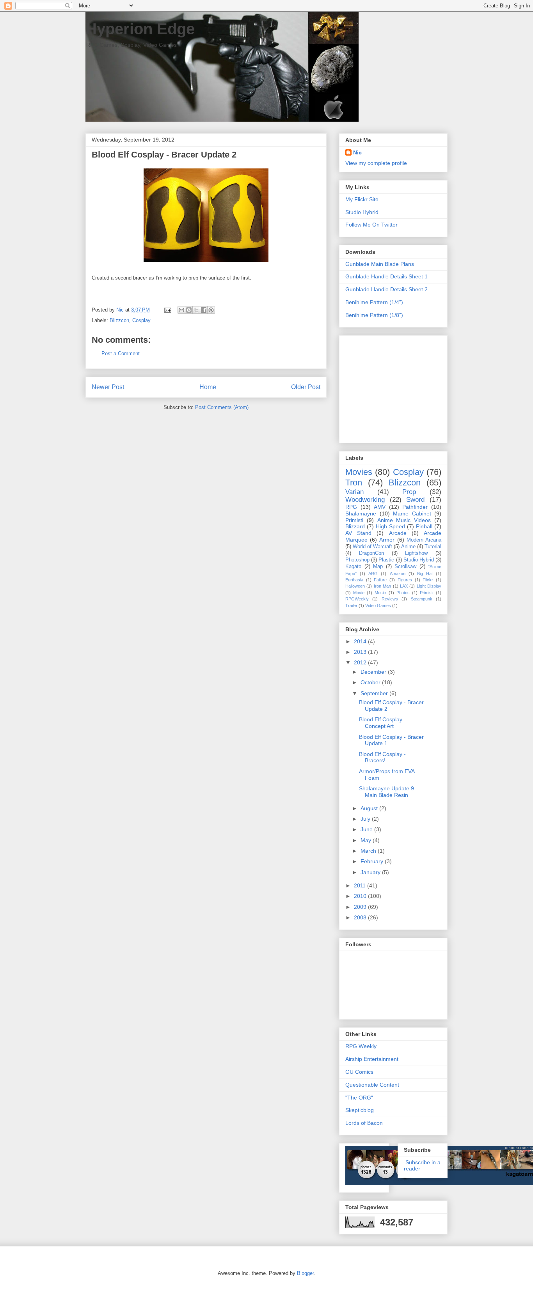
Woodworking (365, 499)
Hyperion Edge (140, 28)
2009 (361, 907)
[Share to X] (196, 310)
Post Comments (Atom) (222, 407)
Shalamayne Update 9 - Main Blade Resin (388, 791)
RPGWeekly (357, 599)
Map (378, 566)
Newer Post (108, 387)
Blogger (305, 1273)
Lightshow (416, 553)
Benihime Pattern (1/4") (374, 302)
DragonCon (371, 553)
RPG (351, 507)
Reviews (390, 599)
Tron (353, 482)
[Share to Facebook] (204, 310)
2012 (361, 662)
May (367, 840)
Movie (358, 592)
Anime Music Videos (404, 520)
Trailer (351, 605)
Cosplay (141, 320)
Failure (380, 579)
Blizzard (355, 526)
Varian (354, 492)
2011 (360, 885)
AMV (380, 507)
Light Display (429, 586)
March (369, 851)
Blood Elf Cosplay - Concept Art (382, 722)
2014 (361, 641)
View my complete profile (376, 163)
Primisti (354, 520)
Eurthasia (354, 579)
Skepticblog (359, 1110)
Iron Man (382, 586)
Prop (409, 492)
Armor (386, 539)
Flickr (428, 579)
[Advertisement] (394, 387)
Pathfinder (415, 507)
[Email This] (181, 310)
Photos (403, 592)
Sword (415, 499)
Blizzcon (119, 320)
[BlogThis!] (189, 310)
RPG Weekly (361, 1046)
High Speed (390, 526)
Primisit (427, 592)
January (371, 872)
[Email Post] (167, 310)
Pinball (424, 526)
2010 (361, 896)
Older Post (305, 387)
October (371, 682)
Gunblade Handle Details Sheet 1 (386, 276)
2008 (361, 917)
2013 (361, 652)
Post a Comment (120, 353)
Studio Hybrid (361, 212)
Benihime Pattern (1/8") (374, 315)
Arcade (398, 533)
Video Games (378, 605)
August (370, 808)
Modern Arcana (424, 540)
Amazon (397, 573)
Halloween (355, 586)
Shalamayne (360, 513)
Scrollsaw (405, 566)
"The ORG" (359, 1097)
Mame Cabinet (412, 513)
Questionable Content (372, 1085)
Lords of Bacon (364, 1123)
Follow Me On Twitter (371, 224)
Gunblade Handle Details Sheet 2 (386, 289)
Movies (358, 472)
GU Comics (359, 1072)
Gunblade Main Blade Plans (379, 264)
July (366, 819)
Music (380, 592)
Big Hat (425, 573)
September (375, 693)
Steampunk (421, 599)
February (373, 861)
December (374, 672)
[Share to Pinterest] (211, 310)
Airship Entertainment (371, 1059)
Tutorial (433, 546)
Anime (408, 546)
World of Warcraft (372, 546)
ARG (373, 573)
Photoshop (357, 560)
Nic (357, 152)
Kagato (353, 566)
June (367, 829)
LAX (404, 586)
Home (207, 387)
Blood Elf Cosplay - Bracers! (382, 757)
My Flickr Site (361, 199)
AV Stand (358, 533)
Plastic (386, 560)
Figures (405, 579)
